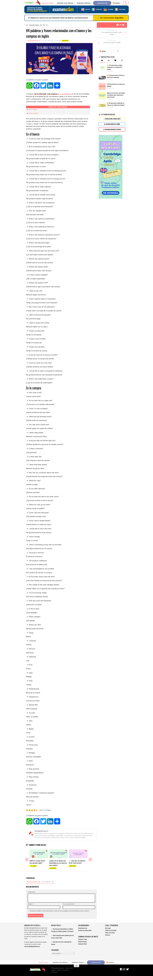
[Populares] (102, 60)
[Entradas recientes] (122, 60)
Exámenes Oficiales (83, 3)
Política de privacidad (110, 930)
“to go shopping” (65, 94)
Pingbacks (48, 882)
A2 (27, 25)
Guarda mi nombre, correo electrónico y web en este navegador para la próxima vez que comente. (60, 911)
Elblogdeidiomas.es (34, 41)
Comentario (32, 892)
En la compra (33, 113)
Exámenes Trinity (82, 939)
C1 (47, 25)
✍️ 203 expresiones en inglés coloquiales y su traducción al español (114, 67)
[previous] (27, 859)
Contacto (107, 935)
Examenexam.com (82, 928)
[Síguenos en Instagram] (120, 25)
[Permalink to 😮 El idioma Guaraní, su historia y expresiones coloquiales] (102, 77)
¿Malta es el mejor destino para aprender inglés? (37, 862)
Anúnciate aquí (102, 3)
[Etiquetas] (115, 60)
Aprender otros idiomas (65, 3)
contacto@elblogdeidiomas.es (32, 946)
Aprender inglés (34, 25)
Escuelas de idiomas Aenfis (85, 930)
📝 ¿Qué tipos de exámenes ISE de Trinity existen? (77, 862)
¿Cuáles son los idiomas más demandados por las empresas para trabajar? (58, 863)
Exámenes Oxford (82, 944)
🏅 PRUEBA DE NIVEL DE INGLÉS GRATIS (112, 119)
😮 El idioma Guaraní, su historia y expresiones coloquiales (115, 76)
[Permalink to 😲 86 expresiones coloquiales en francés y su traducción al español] (102, 105)
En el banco (33, 109)
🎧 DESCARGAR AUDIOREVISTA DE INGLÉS (112, 129)
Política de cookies (110, 933)
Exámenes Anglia (82, 942)
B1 (41, 25)
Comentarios (34, 882)
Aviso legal (107, 928)
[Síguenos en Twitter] (123, 25)
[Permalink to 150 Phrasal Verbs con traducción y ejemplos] (102, 86)
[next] (90, 859)
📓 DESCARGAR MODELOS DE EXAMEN (112, 124)
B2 (44, 25)
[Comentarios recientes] (108, 60)
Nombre (31, 904)
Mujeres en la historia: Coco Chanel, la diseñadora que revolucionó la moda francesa (116, 95)
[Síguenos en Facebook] (118, 25)
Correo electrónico (69, 904)
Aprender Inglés (47, 3)
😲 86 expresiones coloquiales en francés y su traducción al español (115, 104)
